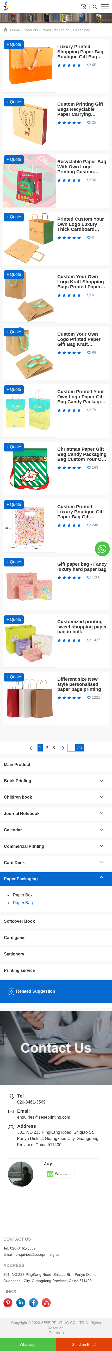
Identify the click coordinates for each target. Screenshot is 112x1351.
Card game (15, 937)
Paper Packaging (55, 30)
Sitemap (56, 1333)
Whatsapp (63, 1173)
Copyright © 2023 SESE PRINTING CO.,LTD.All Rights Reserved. (56, 1325)
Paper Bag (81, 30)
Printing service (19, 970)
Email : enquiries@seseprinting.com (33, 1254)
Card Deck (14, 863)
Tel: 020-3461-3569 (19, 1248)
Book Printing (17, 781)
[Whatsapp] (102, 548)
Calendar (13, 830)
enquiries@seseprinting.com (43, 1117)
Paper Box (23, 895)
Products (30, 30)
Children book (18, 797)
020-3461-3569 (31, 1102)
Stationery (14, 954)
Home (15, 30)
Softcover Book (19, 921)
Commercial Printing (24, 846)
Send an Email (84, 1344)
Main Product (17, 764)
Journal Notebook (22, 813)
